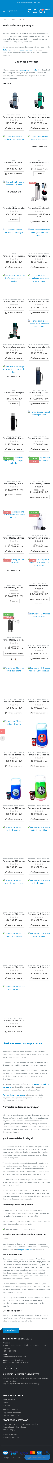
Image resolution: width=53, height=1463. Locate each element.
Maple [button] (36, 605)
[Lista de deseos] (29, 11)
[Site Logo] (12, 11)
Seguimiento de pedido (12, 1412)
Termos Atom (16, 115)
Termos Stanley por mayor (14, 1095)
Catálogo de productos (11, 1415)
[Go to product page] (14, 101)
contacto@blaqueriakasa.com (14, 1357)
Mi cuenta (6, 1405)
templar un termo (25, 1249)
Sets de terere (32, 645)
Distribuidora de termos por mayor (22, 1043)
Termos (9, 115)
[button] (5, 11)
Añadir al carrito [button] (15, 128)
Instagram (10, 1368)
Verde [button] (36, 503)
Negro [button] (40, 503)
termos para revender (28, 70)
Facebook (5, 1368)
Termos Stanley (41, 390)
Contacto (6, 1402)
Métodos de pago (9, 1430)
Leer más (40, 174)
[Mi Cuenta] (35, 11)
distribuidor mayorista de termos (17, 50)
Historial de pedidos (10, 1410)
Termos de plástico (47, 254)
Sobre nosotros (9, 1399)
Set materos (31, 299)
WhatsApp (16, 1368)
